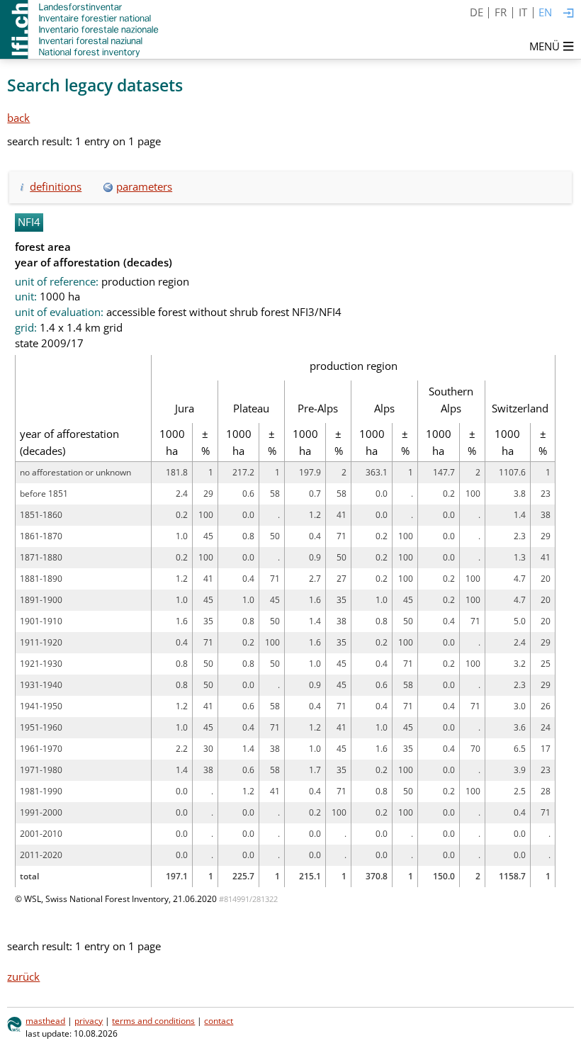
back (18, 118)
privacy (88, 1021)
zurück (23, 976)
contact (218, 1021)
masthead (45, 1021)
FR (501, 12)
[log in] (568, 14)
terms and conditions (153, 1021)
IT (523, 12)
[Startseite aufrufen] (80, 29)
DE (476, 12)
